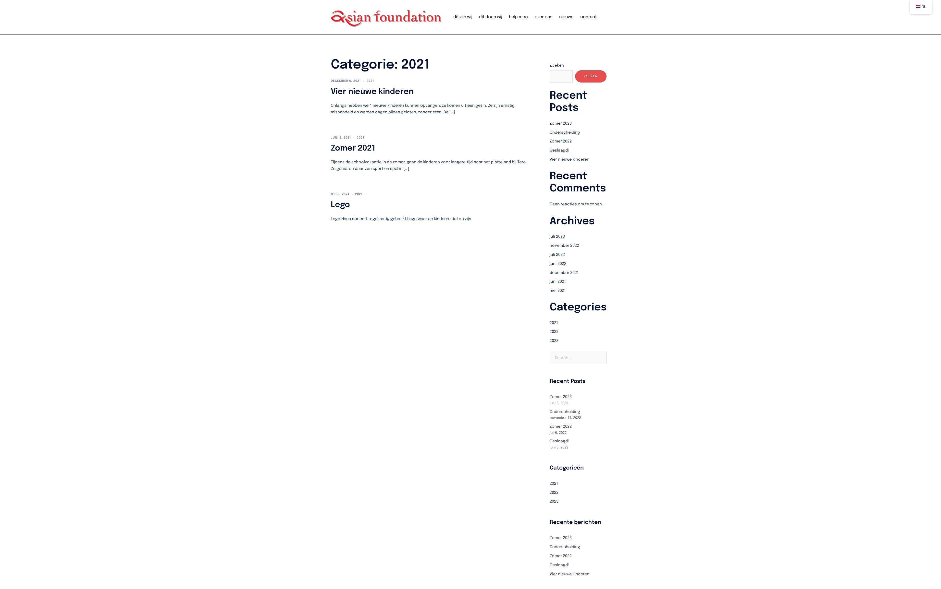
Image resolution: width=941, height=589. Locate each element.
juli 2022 (557, 255)
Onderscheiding (565, 132)
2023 (554, 341)
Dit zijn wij (462, 17)
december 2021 (564, 273)
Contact (588, 17)
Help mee (518, 17)
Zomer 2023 (561, 123)
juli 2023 (557, 237)
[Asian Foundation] (387, 17)
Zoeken (557, 65)
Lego (340, 205)
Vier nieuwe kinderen (372, 92)
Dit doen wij (490, 17)
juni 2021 (558, 282)
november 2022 (564, 246)
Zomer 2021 (353, 148)
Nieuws (566, 17)
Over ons (543, 17)
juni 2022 (558, 264)
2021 (370, 81)
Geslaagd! (559, 150)
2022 (554, 332)
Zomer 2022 (561, 141)
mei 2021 (558, 291)
